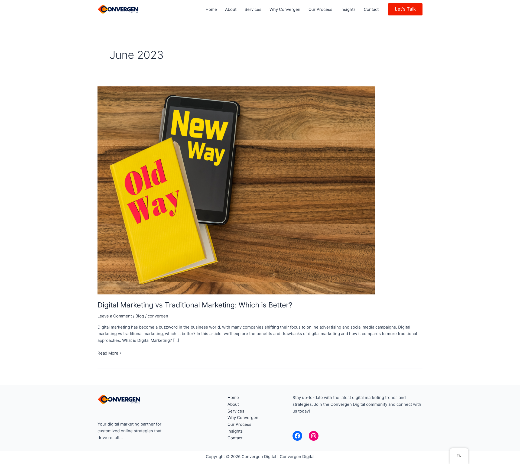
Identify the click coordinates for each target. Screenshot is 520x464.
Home (211, 9)
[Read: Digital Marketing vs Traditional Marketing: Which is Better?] (236, 190)
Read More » (110, 353)
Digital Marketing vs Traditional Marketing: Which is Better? (195, 305)
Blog (139, 316)
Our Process (320, 9)
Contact (371, 9)
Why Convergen (284, 9)
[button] (405, 9)
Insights (348, 9)
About (230, 9)
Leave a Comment (115, 316)
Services (253, 9)
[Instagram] (313, 436)
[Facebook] (297, 436)
